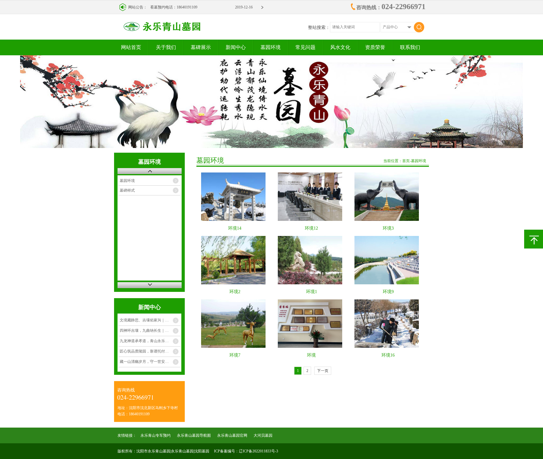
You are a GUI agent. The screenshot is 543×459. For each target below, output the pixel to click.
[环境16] (388, 323)
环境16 (388, 355)
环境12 (311, 228)
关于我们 (166, 47)
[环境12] (311, 196)
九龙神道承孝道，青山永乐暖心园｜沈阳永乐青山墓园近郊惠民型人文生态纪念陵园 (150, 341)
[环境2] (235, 260)
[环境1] (311, 260)
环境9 (388, 291)
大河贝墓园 (263, 435)
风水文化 (340, 47)
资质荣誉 (375, 47)
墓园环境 (271, 47)
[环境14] (235, 196)
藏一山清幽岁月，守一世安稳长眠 (148, 361)
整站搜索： (319, 27)
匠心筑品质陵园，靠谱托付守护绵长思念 (150, 351)
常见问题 (305, 47)
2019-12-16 (244, 7)
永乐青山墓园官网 (232, 435)
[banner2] (271, 101)
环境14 (234, 228)
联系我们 (410, 47)
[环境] (311, 323)
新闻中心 (236, 47)
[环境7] (235, 323)
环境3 (388, 228)
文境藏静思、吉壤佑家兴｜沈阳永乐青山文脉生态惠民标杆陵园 (150, 320)
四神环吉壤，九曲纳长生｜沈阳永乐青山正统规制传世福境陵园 (150, 330)
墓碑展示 (201, 47)
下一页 (322, 371)
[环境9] (388, 260)
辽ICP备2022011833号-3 (258, 451)
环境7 (234, 355)
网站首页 (131, 47)
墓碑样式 (127, 190)
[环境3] (388, 196)
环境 (311, 355)
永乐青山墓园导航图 (194, 435)
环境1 (311, 291)
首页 (406, 161)
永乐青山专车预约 (155, 435)
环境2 (234, 291)
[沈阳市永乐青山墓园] (182, 29)
